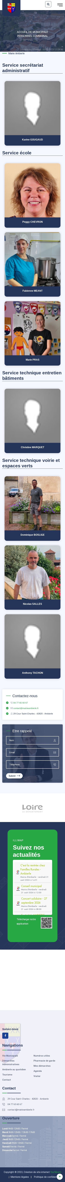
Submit (12, 776)
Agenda (38, 1071)
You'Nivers (55, 1172)
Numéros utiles (42, 1055)
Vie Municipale (38, 32)
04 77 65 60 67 (15, 1104)
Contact (6, 1079)
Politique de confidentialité (48, 1176)
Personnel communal (32, 35)
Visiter (37, 1076)
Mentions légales (20, 1176)
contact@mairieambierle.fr (21, 1109)
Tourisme (7, 1074)
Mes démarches (42, 1066)
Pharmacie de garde (44, 1060)
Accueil (22, 32)
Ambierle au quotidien (14, 1069)
